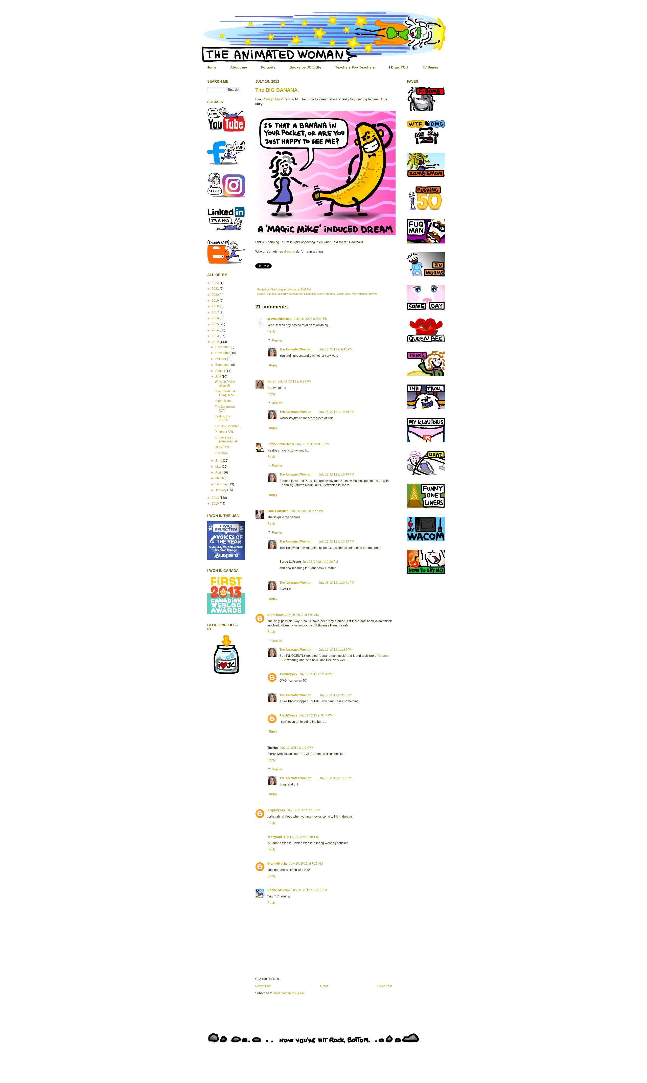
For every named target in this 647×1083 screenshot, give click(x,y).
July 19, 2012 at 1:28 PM (296, 748)
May (218, 466)
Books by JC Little (305, 67)
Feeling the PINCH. (222, 418)
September (223, 365)
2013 (216, 336)
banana (271, 293)
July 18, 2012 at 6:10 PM (335, 349)
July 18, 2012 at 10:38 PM (336, 412)
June (219, 460)
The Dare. (221, 453)
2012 (216, 342)
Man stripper (359, 293)
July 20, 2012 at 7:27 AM (306, 863)
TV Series (430, 67)
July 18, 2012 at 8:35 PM (312, 444)
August (220, 371)
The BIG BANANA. (277, 90)
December (222, 347)
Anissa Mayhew (278, 890)
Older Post (384, 986)
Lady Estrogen (277, 511)
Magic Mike (273, 99)
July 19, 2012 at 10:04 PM (301, 837)
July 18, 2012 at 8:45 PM (307, 511)
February (221, 484)
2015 (216, 324)
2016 (216, 318)
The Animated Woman (295, 349)
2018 (216, 306)
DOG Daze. (222, 447)
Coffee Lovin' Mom (280, 444)
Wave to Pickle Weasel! (225, 383)
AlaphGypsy (288, 674)
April (218, 472)
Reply (271, 331)
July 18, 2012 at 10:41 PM (336, 582)
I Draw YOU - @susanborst (226, 439)
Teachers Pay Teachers (355, 67)
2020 (216, 295)
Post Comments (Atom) (290, 993)
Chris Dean (275, 615)
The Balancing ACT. (225, 408)
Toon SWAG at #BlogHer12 (225, 393)
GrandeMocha (277, 863)
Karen (271, 381)
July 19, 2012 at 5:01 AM (302, 615)
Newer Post (263, 986)
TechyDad (274, 837)
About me (238, 67)
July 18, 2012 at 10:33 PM (336, 541)
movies (372, 293)
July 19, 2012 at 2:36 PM (335, 695)
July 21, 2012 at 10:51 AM (309, 890)
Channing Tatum (314, 293)
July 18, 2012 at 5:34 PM (311, 319)
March (220, 478)
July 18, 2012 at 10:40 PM (336, 474)
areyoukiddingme (279, 319)
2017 (216, 312)
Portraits (268, 67)
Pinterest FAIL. (225, 432)
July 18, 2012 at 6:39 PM (294, 381)
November (222, 353)
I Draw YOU (398, 67)
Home (211, 67)
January (221, 490)
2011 (216, 498)
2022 (216, 283)
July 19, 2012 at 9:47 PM (315, 715)
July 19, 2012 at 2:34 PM (315, 674)
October (221, 359)
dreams (289, 251)
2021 (216, 288)
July (218, 376)
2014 (216, 330)
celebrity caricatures (290, 293)
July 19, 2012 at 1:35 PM (335, 649)
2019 (216, 300)
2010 (216, 503)
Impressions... (224, 401)
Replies (277, 340)
